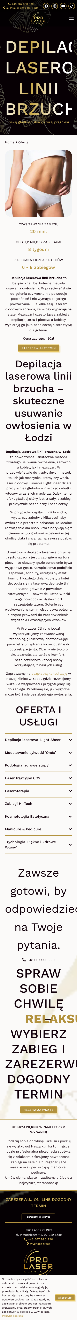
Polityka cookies (12, 1315)
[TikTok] (71, 6)
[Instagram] (54, 6)
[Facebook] (46, 6)
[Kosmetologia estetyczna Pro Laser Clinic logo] (38, 19)
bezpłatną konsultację (49, 674)
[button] (71, 19)
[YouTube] (63, 6)
